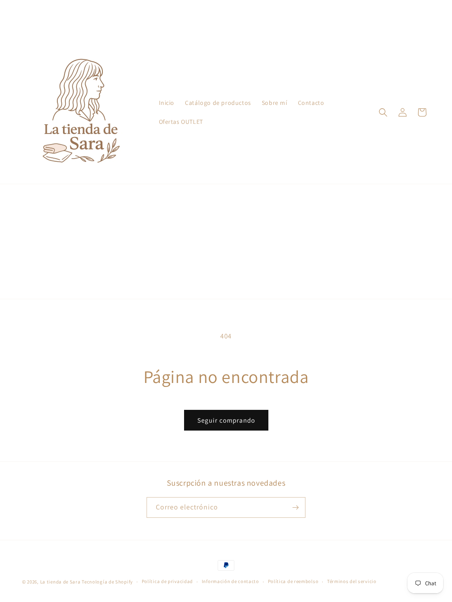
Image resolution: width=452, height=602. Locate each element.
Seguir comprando (226, 420)
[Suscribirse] (295, 507)
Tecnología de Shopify (107, 582)
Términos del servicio (352, 581)
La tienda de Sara (60, 582)
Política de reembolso (293, 581)
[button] (383, 112)
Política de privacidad (167, 581)
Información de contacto (230, 581)
